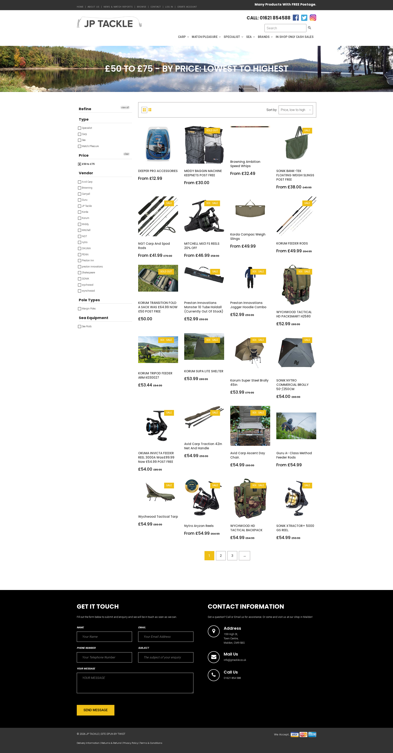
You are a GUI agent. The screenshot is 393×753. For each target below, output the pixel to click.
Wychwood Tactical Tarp (158, 516)
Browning (86, 187)
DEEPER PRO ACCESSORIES (158, 171)
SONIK (85, 278)
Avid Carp (87, 181)
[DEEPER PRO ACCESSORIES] (158, 159)
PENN (84, 254)
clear (126, 154)
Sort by (272, 110)
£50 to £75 (88, 164)
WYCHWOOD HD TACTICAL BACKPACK (246, 528)
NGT (84, 236)
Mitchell (85, 230)
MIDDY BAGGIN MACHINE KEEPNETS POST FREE (203, 173)
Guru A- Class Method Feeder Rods (294, 455)
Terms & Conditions (151, 743)
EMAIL (142, 627)
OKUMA (86, 248)
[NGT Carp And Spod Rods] (158, 232)
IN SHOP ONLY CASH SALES (295, 36)
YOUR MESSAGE (86, 668)
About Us (93, 7)
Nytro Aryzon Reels (199, 526)
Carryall (85, 193)
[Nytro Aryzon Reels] (204, 514)
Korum (85, 218)
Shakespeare (88, 272)
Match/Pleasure (90, 146)
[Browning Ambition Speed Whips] (250, 150)
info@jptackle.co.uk (235, 659)
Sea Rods (86, 326)
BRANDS (264, 36)
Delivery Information (88, 743)
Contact (155, 7)
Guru (84, 199)
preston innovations (92, 266)
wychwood (87, 284)
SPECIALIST (232, 36)
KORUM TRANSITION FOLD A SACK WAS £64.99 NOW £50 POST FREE (157, 307)
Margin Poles (88, 308)
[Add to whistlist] (148, 159)
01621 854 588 (232, 677)
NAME (80, 627)
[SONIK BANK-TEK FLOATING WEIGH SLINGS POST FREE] (296, 159)
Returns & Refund (111, 743)
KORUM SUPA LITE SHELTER (203, 371)
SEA (249, 36)
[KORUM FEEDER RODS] (296, 231)
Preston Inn (87, 260)
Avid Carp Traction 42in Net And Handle (203, 446)
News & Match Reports (118, 7)
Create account (187, 7)
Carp (84, 134)
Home (80, 7)
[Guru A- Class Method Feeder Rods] (296, 441)
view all (125, 107)
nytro (84, 242)
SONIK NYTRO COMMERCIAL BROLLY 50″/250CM (292, 384)
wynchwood (88, 290)
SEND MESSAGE (96, 710)
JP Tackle (86, 206)
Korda (84, 212)
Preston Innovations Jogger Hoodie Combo (248, 305)
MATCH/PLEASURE (205, 36)
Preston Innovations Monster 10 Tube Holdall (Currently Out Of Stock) (203, 307)
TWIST (121, 733)
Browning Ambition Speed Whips (245, 164)
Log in (169, 7)
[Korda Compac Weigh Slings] (250, 222)
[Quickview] (168, 159)
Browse (141, 7)
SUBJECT (143, 648)
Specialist (86, 128)
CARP (182, 36)
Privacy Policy (130, 743)
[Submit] (204, 159)
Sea (83, 140)
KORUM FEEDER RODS (292, 243)
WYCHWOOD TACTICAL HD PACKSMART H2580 (294, 314)
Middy (85, 224)
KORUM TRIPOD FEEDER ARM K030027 (155, 375)
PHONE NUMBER (86, 648)
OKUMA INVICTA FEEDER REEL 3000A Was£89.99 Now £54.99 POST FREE (156, 457)
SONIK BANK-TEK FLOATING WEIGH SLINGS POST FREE (295, 175)
